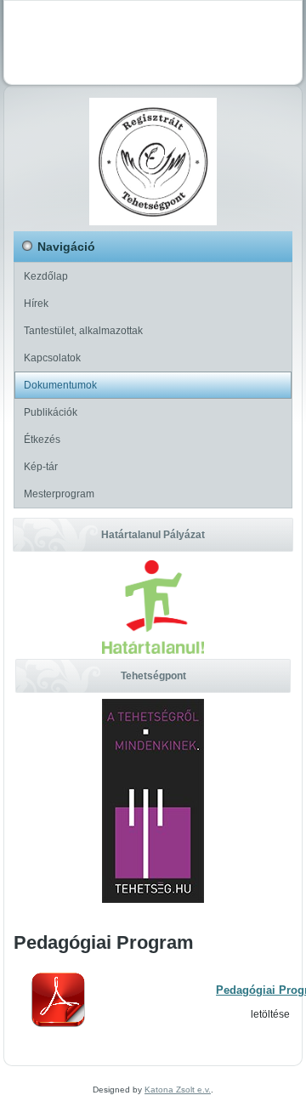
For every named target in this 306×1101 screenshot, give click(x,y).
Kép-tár (41, 467)
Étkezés (42, 440)
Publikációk (50, 412)
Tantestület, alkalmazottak (83, 331)
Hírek (36, 303)
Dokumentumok (60, 385)
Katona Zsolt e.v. (177, 1089)
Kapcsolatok (52, 358)
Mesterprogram (59, 494)
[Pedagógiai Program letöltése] (58, 1025)
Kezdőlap (46, 276)
